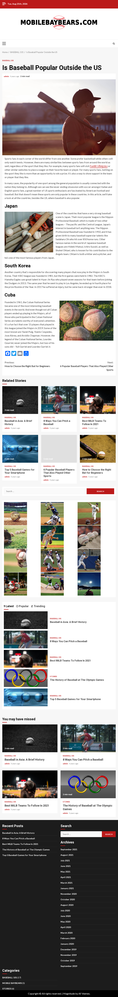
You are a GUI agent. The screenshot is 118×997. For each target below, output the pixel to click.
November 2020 (69, 894)
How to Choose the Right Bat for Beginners (27, 364)
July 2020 (65, 910)
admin (6, 76)
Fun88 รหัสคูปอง (99, 166)
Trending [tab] (39, 606)
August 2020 (67, 905)
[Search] (114, 43)
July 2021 (65, 860)
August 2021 (67, 855)
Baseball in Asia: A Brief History (20, 400)
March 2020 (66, 932)
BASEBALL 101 (8, 60)
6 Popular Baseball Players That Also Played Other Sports (86, 366)
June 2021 (66, 866)
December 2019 (68, 949)
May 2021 (65, 871)
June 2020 (66, 916)
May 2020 (65, 921)
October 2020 (68, 899)
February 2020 (68, 938)
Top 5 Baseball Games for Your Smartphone (20, 449)
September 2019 (69, 966)
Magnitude (69, 993)
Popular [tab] (23, 606)
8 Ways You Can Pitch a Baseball (59, 400)
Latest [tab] (9, 606)
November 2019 (69, 955)
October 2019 (68, 960)
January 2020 (67, 944)
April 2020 (66, 927)
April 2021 (66, 877)
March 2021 (66, 882)
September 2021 (69, 849)
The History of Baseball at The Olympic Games (26, 678)
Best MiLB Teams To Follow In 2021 (98, 400)
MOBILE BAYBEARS (12, 983)
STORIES (53, 676)
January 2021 (67, 888)
